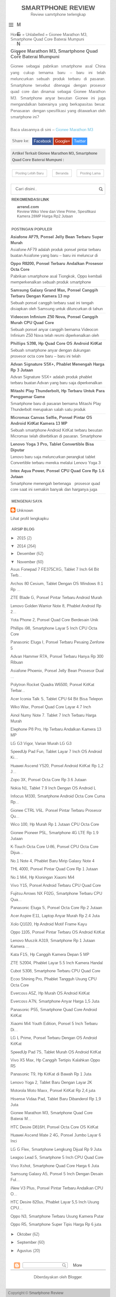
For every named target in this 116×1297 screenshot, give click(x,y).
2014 (22, 546)
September (27, 1242)
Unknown (25, 510)
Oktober (24, 1234)
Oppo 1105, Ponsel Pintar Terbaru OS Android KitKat (58, 932)
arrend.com (28, 206)
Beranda (62, 173)
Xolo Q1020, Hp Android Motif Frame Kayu (49, 924)
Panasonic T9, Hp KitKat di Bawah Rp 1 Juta (51, 1074)
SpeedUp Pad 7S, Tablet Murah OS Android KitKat (56, 1052)
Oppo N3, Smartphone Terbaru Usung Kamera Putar (57, 1216)
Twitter (80, 141)
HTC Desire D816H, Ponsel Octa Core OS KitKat (54, 1127)
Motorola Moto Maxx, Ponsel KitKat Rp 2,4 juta (53, 1090)
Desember (27, 553)
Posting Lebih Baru (29, 173)
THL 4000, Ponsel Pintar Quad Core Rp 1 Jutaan (54, 869)
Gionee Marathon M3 (74, 129)
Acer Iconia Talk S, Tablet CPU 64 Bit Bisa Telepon (57, 699)
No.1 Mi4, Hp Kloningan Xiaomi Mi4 (42, 877)
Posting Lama (90, 173)
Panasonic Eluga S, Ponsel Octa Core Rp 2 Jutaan (56, 907)
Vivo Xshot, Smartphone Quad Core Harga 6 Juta (55, 1165)
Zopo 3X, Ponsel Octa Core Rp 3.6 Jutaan (48, 779)
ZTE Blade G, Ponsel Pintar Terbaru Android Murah (56, 597)
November (27, 562)
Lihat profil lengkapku (30, 518)
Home (16, 34)
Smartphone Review (58, 7)
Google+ (62, 141)
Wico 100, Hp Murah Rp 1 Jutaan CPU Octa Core (55, 824)
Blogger (74, 1277)
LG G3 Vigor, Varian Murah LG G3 (41, 743)
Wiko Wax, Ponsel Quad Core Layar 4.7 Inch (51, 707)
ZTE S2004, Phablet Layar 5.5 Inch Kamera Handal (57, 963)
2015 (22, 538)
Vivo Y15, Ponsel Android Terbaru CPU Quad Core (56, 885)
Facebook (42, 141)
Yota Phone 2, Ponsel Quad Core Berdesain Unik (54, 620)
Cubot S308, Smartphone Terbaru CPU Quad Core (55, 971)
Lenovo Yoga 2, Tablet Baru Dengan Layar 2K (51, 1082)
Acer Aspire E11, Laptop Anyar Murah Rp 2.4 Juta (55, 915)
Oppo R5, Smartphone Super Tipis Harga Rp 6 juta (56, 1224)
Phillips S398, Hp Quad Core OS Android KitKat (56, 343)
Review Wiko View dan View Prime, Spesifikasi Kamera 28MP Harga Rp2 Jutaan (56, 214)
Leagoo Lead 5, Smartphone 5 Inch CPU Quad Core (57, 1157)
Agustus (25, 1250)
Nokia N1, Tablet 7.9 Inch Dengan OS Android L (53, 788)
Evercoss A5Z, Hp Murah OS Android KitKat (50, 993)
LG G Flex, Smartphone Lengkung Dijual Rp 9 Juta (56, 1149)
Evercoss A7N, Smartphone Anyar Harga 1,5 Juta (55, 1001)
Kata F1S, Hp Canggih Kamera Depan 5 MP (50, 954)
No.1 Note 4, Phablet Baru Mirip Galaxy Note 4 (52, 861)
